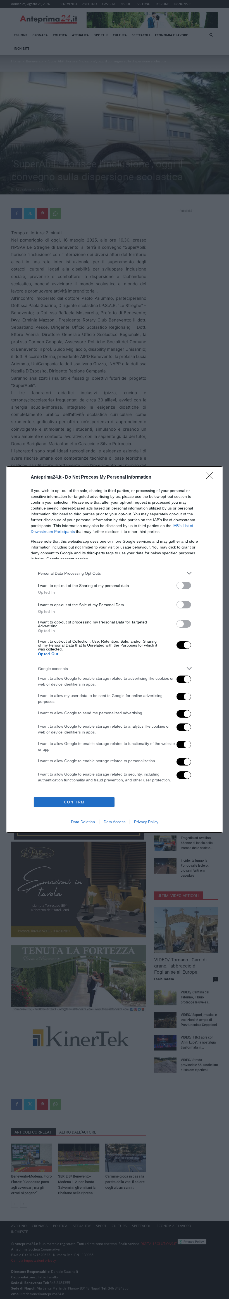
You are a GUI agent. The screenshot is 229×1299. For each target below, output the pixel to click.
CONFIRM (74, 802)
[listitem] (114, 573)
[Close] (211, 477)
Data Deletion (83, 822)
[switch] (183, 585)
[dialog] (114, 649)
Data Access (114, 822)
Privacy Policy (146, 822)
